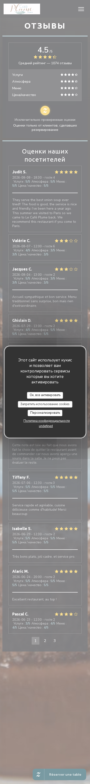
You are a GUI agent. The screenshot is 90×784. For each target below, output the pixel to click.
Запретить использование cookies (45, 404)
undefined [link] (46, 426)
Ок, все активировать (45, 395)
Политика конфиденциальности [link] (47, 421)
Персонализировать (45, 413)
